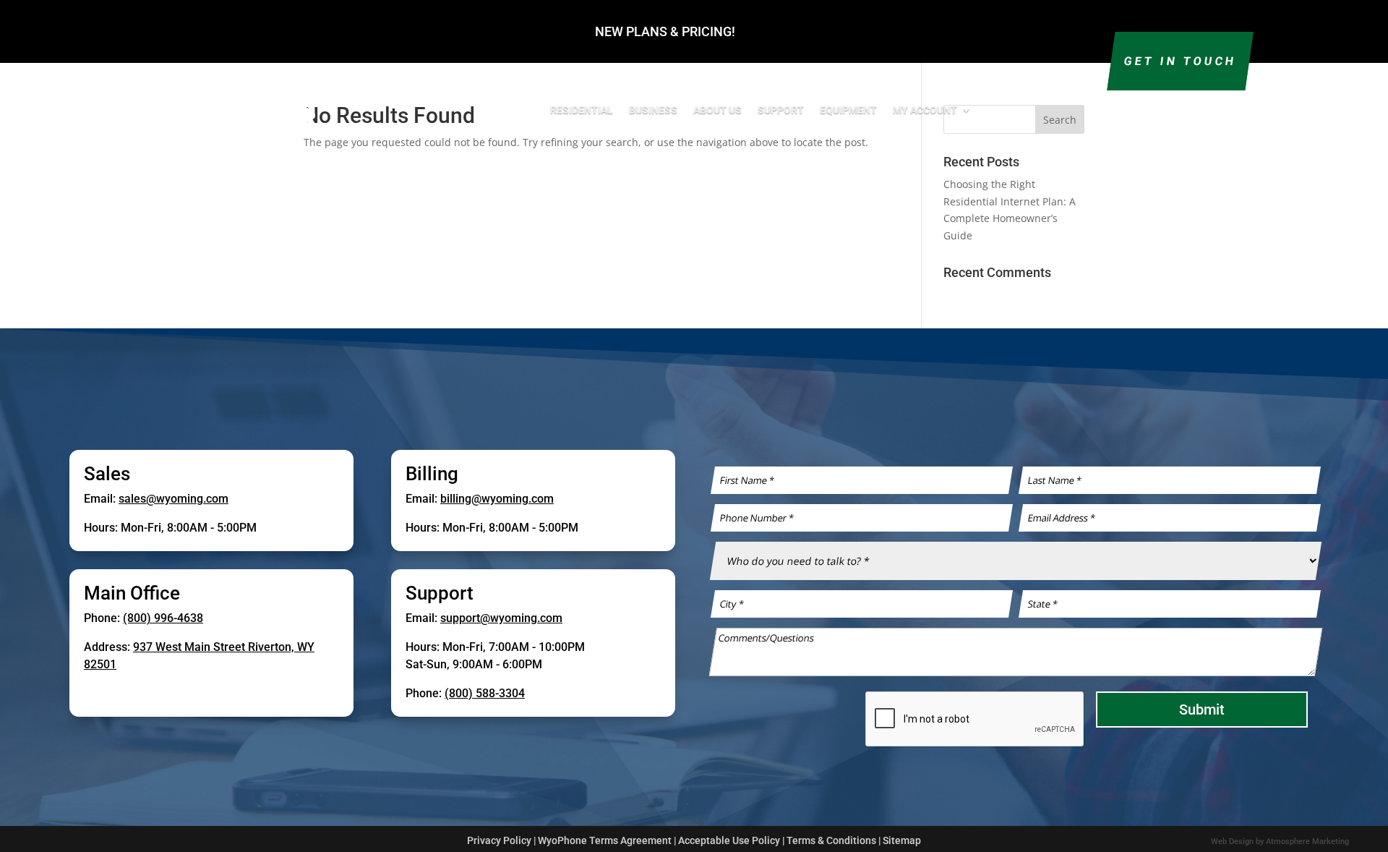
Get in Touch (1180, 61)
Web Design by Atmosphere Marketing (1280, 841)
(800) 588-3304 (485, 693)
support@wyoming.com (501, 618)
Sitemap (902, 840)
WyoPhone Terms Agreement (605, 840)
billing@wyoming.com (497, 499)
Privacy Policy (499, 840)
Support (781, 110)
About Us (717, 110)
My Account (925, 110)
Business (653, 110)
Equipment (848, 110)
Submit (1202, 709)
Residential (581, 110)
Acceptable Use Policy (729, 840)
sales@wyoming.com (173, 499)
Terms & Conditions (831, 840)
